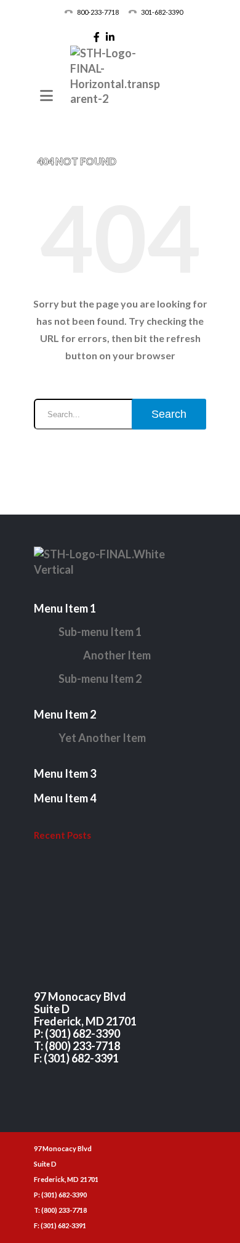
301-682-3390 (162, 12)
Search (168, 414)
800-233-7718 (98, 12)
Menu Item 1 (65, 608)
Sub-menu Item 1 (100, 631)
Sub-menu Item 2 (100, 678)
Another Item (117, 655)
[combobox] (120, 414)
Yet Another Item (102, 737)
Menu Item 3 (65, 773)
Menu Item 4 (65, 798)
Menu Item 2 (65, 714)
